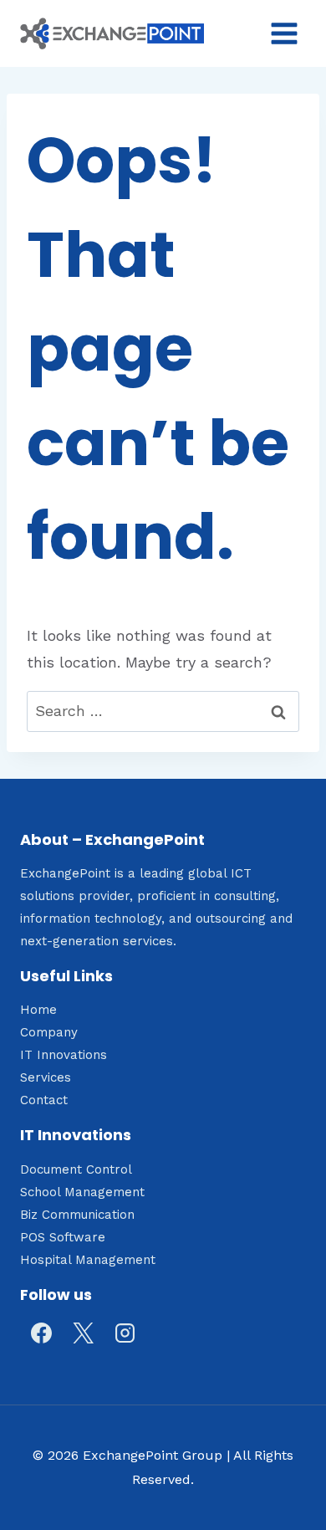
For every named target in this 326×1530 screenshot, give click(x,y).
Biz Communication (77, 1214)
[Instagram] (124, 1333)
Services (45, 1077)
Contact (44, 1100)
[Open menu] (284, 33)
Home (38, 1009)
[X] (83, 1333)
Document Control (76, 1169)
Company (49, 1032)
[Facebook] (41, 1333)
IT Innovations (63, 1054)
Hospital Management (87, 1259)
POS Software (62, 1237)
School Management (82, 1192)
